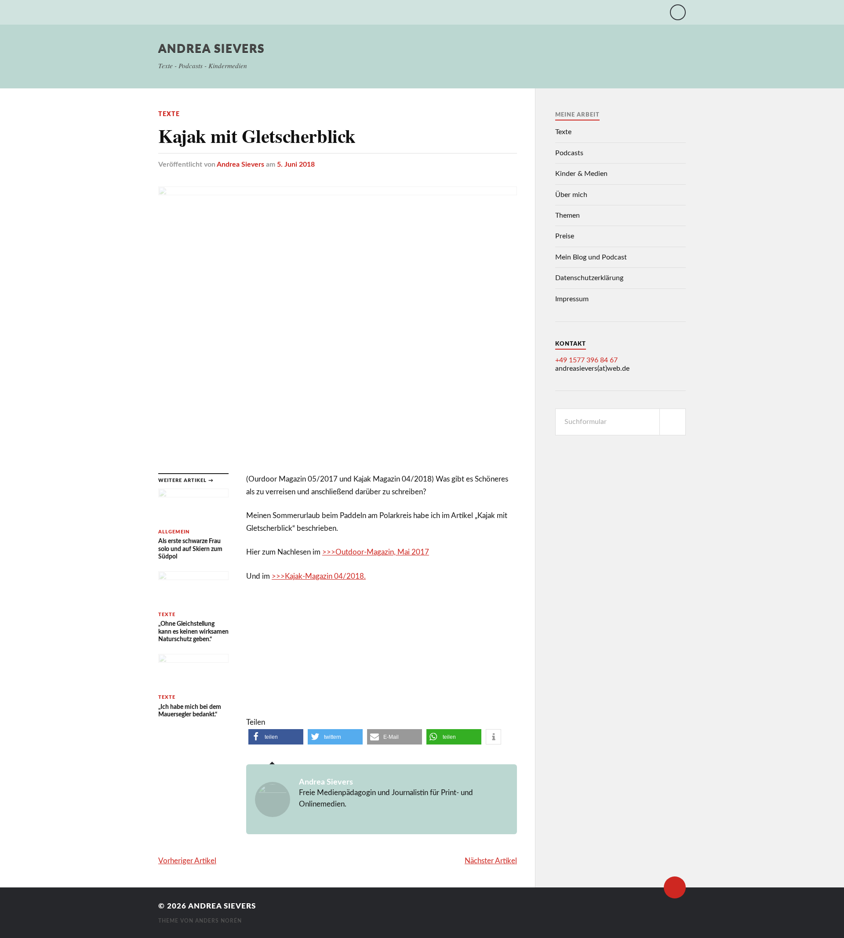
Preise (564, 236)
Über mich (571, 194)
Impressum (572, 299)
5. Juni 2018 (296, 164)
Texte (169, 114)
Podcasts (569, 153)
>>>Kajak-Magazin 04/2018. (319, 576)
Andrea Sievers (211, 49)
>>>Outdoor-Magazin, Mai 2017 (375, 552)
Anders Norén (218, 920)
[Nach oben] (675, 887)
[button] (275, 737)
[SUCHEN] (672, 422)
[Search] (678, 12)
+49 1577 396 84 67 (586, 360)
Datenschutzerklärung (589, 277)
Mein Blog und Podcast (591, 257)
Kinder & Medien (581, 173)
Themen (567, 215)
